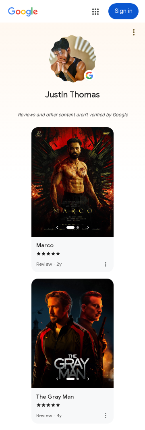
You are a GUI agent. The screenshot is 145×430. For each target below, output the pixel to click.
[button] (95, 12)
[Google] (23, 12)
